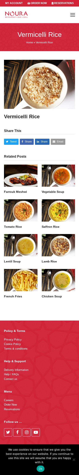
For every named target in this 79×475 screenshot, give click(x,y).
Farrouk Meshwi (15, 191)
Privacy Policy (13, 339)
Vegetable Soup (53, 191)
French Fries (13, 296)
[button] (72, 15)
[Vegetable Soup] (58, 176)
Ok (41, 468)
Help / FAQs (11, 374)
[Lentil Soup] (20, 245)
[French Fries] (20, 280)
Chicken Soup (52, 296)
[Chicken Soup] (58, 280)
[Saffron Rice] (58, 210)
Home (29, 42)
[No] (74, 460)
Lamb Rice (49, 261)
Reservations (12, 409)
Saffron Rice (50, 226)
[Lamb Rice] (58, 245)
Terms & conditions (16, 348)
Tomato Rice (13, 226)
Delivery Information (16, 369)
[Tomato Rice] (20, 210)
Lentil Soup (12, 261)
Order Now (10, 404)
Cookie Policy (12, 344)
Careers (8, 400)
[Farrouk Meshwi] (20, 176)
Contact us (10, 379)
